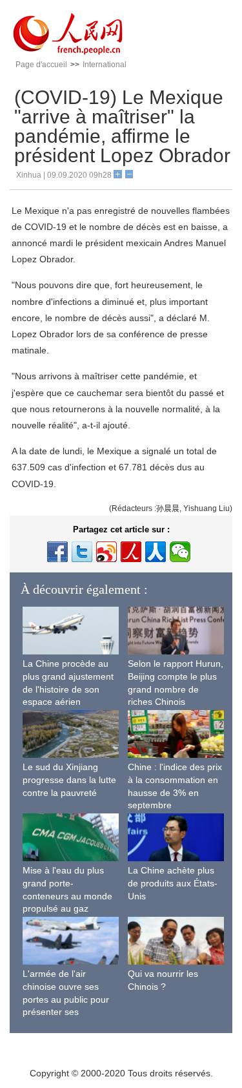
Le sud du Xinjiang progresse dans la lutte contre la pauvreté (69, 779)
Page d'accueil (41, 64)
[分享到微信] (180, 551)
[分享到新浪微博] (106, 551)
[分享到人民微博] (131, 551)
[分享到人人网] (155, 551)
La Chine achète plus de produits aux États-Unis (172, 883)
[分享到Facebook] (57, 551)
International (104, 64)
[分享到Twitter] (82, 551)
